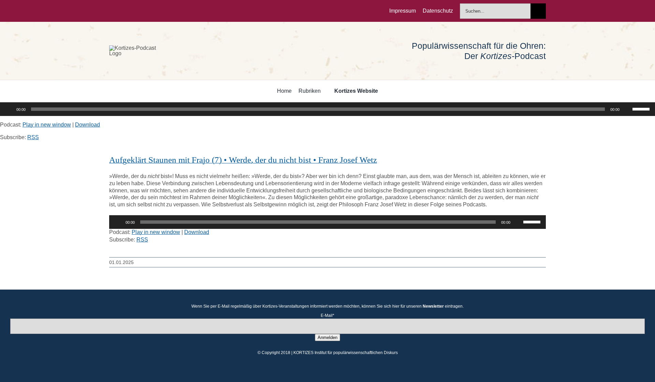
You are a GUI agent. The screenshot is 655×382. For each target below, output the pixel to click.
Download (87, 125)
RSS (33, 137)
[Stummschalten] (627, 109)
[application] (327, 109)
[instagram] (133, 11)
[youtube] (144, 11)
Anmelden (327, 337)
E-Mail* (327, 315)
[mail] (155, 11)
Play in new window (47, 125)
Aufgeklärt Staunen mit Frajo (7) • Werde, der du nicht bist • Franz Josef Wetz (243, 159)
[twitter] (122, 11)
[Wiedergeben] (8, 109)
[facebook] (111, 11)
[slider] (642, 108)
